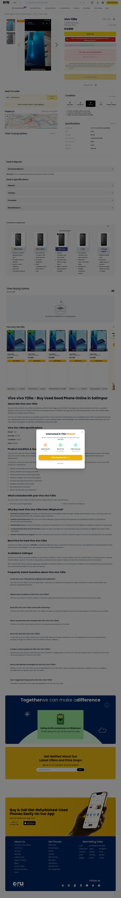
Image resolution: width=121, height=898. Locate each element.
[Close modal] (82, 432)
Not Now (60, 463)
